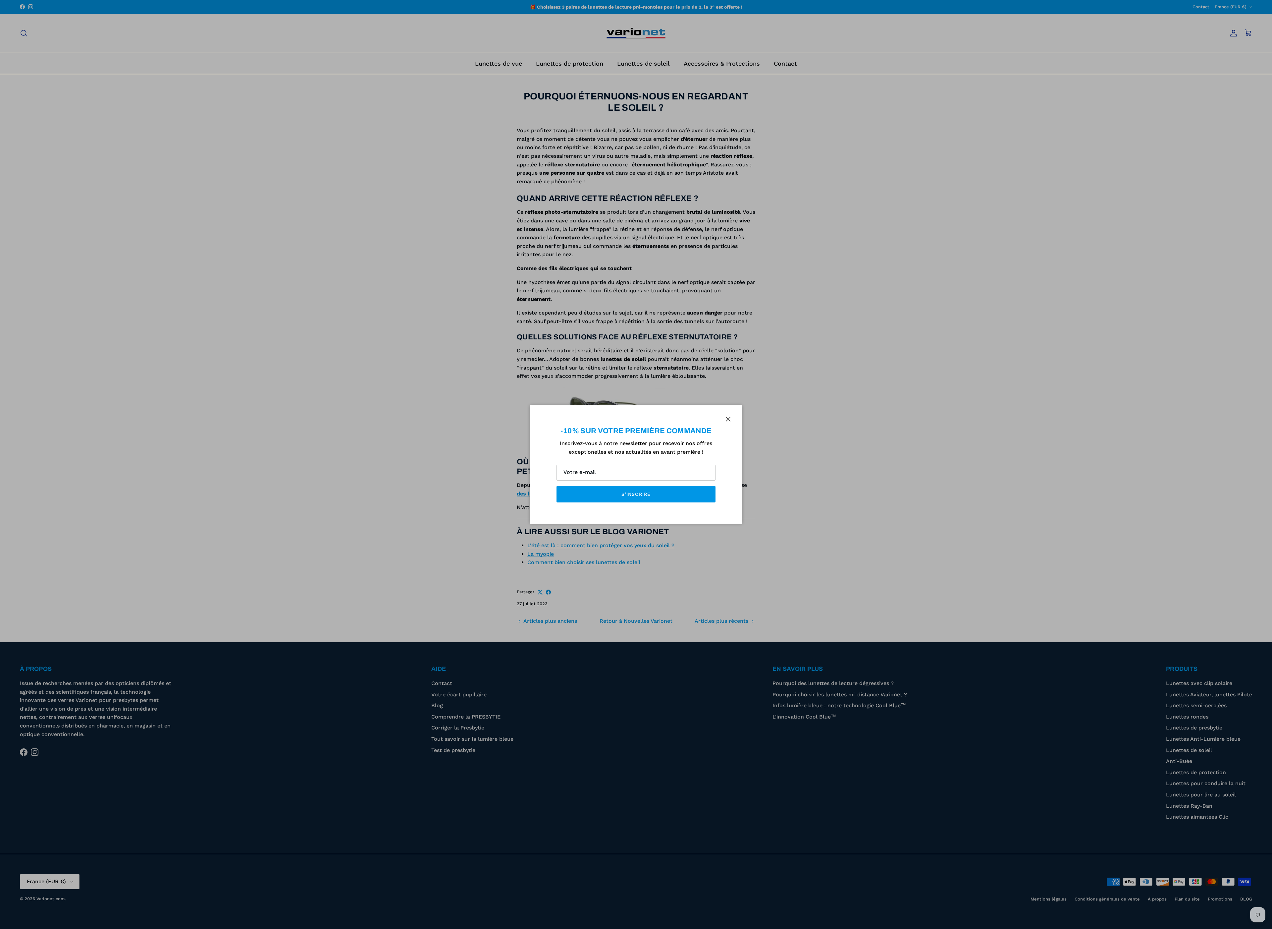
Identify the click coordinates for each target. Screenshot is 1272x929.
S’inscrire (636, 494)
